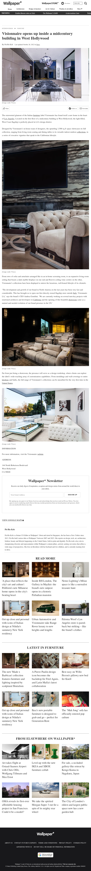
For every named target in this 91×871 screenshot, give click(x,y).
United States (7, 383)
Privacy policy (65, 843)
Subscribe (77, 3)
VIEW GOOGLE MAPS (12, 520)
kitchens (5, 379)
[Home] (9, 9)
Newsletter (85, 108)
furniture (36, 115)
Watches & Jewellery (66, 9)
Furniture (20, 28)
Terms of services (34, 501)
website (40, 454)
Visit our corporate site (69, 864)
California (37, 299)
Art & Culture (50, 9)
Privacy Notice (68, 501)
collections (81, 132)
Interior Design (7, 28)
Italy (75, 293)
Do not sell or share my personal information (54, 847)
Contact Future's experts (25, 843)
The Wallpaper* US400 (50, 13)
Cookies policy (79, 843)
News (38, 44)
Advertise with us (24, 847)
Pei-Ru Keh (9, 44)
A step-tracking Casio (72, 13)
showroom (72, 299)
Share (7, 108)
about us (9, 843)
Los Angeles (9, 118)
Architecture (20, 9)
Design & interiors (35, 9)
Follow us (74, 108)
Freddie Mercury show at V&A (25, 13)
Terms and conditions (47, 843)
